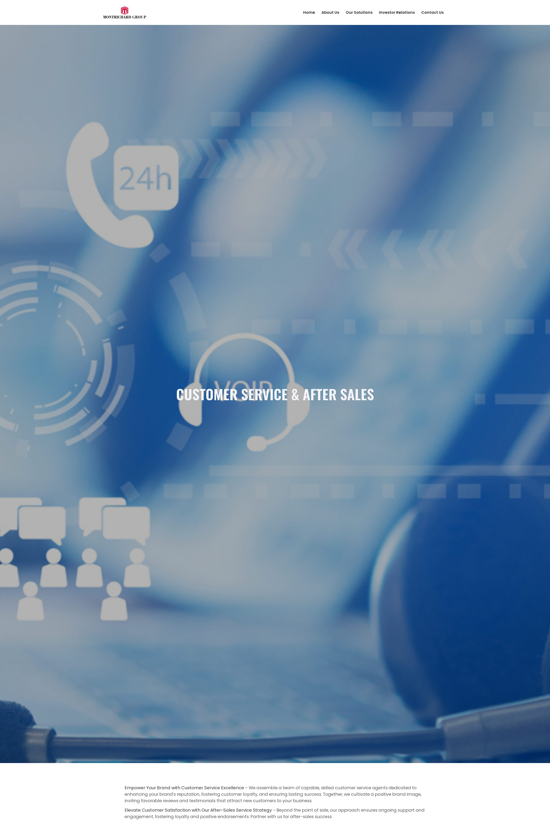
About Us (330, 12)
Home (309, 12)
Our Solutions (359, 12)
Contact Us (432, 12)
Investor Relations (397, 12)
